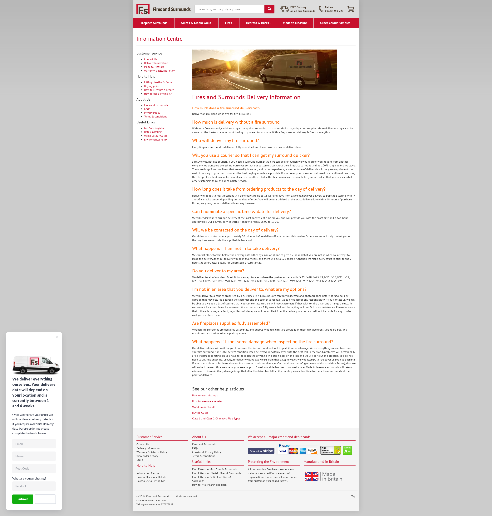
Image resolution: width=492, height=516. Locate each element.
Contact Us (150, 59)
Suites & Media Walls (196, 23)
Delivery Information (156, 63)
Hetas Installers (153, 132)
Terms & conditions (155, 116)
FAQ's (147, 109)
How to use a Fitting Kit (158, 93)
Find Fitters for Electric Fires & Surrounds (216, 473)
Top (353, 496)
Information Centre (147, 473)
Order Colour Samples (335, 23)
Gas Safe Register (154, 128)
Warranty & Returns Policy (159, 70)
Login (139, 459)
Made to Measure (295, 23)
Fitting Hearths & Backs (158, 82)
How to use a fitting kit (205, 395)
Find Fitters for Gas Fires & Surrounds (214, 469)
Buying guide (152, 86)
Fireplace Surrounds (154, 23)
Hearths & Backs (258, 23)
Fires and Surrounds (156, 105)
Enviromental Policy (156, 139)
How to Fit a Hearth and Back (209, 484)
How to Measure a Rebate (159, 90)
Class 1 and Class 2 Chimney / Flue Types (216, 418)
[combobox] (229, 9)
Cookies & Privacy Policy (206, 452)
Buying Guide (200, 412)
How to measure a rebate (207, 401)
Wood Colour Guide (155, 135)
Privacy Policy (152, 112)
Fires (229, 23)
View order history (147, 456)
